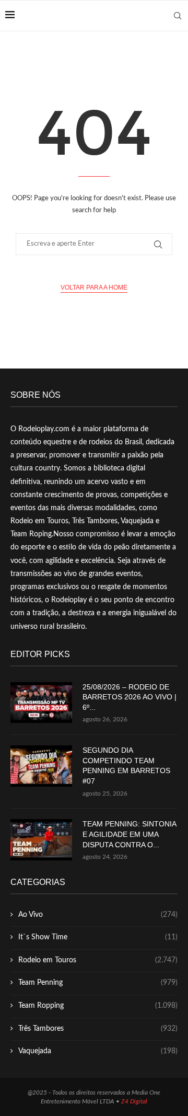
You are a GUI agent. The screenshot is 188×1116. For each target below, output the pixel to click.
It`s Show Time (98, 937)
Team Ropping (98, 1005)
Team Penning (98, 982)
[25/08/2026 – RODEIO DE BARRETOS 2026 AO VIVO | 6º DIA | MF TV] (41, 702)
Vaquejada (98, 1051)
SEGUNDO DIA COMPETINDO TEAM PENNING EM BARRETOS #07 (126, 765)
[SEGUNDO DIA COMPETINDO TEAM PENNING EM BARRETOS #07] (41, 766)
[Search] (177, 16)
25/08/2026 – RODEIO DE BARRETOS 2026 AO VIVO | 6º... (130, 697)
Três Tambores (98, 1028)
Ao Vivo (98, 914)
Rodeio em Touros (98, 960)
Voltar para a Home (94, 287)
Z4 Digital (134, 1101)
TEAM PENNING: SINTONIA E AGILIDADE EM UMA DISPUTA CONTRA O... (129, 834)
